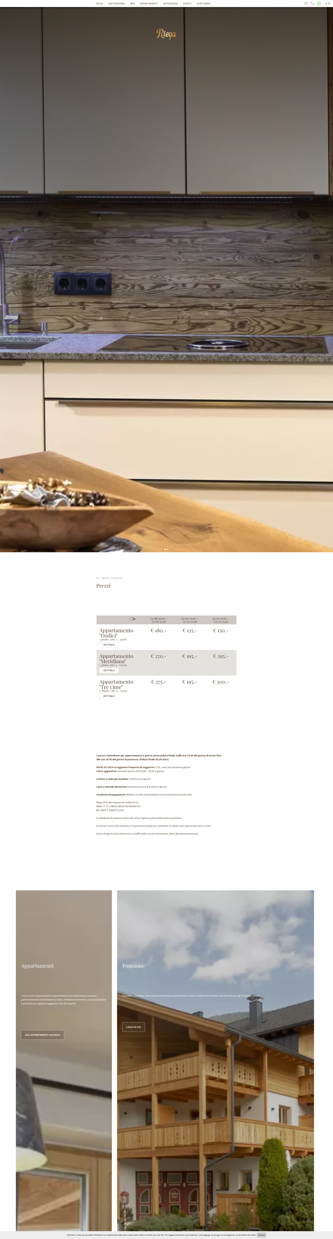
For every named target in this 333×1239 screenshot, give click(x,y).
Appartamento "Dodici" (116, 634)
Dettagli (109, 644)
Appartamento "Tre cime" (116, 685)
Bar (132, 3)
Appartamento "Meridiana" (116, 659)
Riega (99, 3)
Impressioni (170, 3)
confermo (261, 1235)
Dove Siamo (203, 3)
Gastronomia (116, 3)
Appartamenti (149, 3)
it (326, 3)
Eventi (187, 3)
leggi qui (207, 1235)
